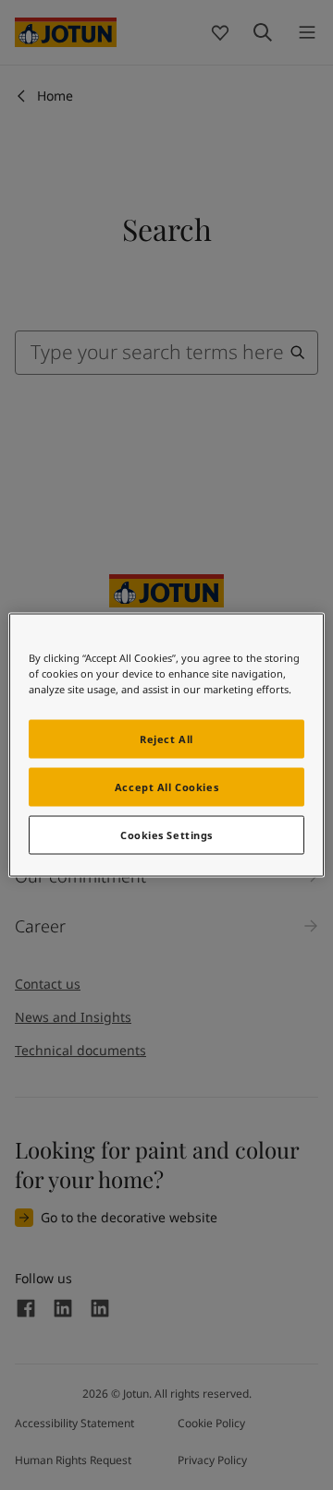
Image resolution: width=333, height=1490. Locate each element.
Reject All (166, 739)
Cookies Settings (166, 835)
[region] (166, 745)
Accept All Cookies (166, 787)
